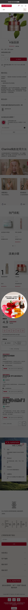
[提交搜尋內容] (25, 9)
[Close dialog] (25, 294)
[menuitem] (18, 6)
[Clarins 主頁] (6, 6)
